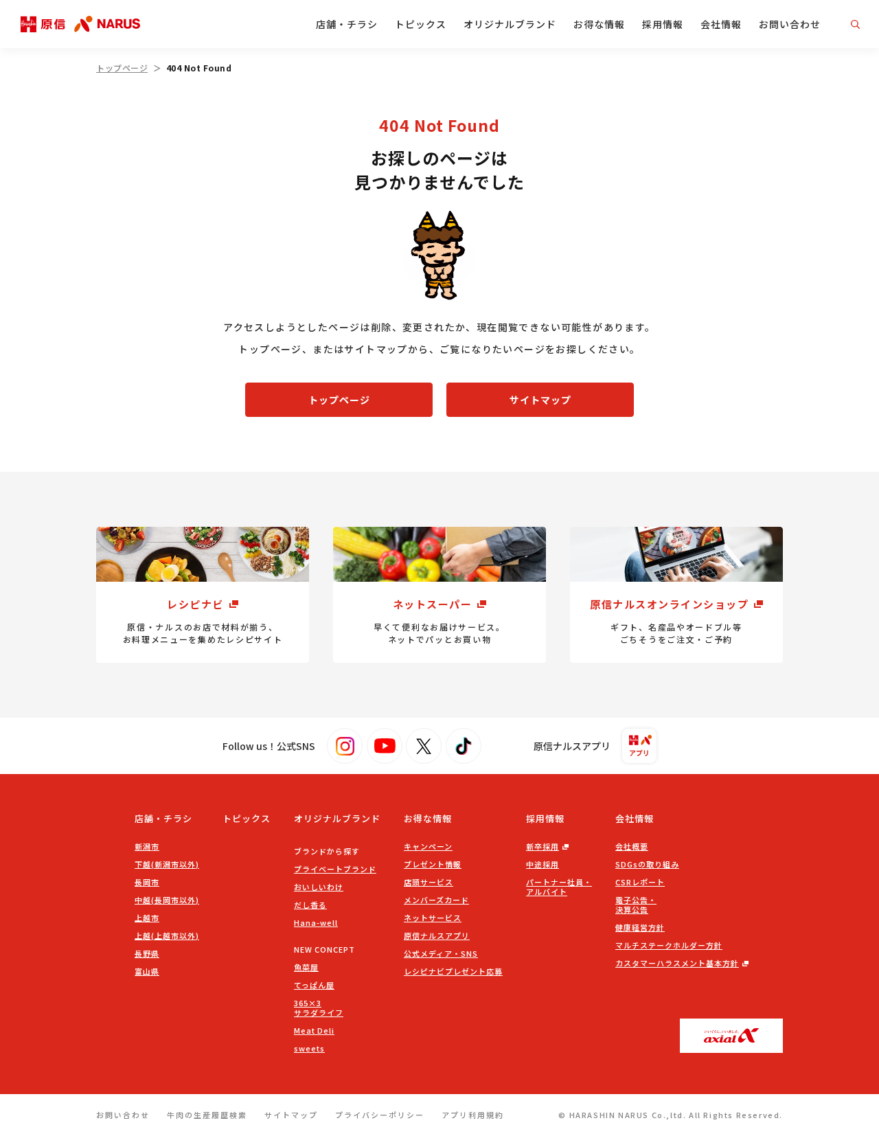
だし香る (310, 904)
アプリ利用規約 (473, 1114)
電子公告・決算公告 (636, 904)
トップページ (122, 67)
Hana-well (316, 922)
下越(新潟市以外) (167, 864)
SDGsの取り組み (647, 864)
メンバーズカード (436, 899)
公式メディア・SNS (441, 953)
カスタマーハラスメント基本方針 (677, 962)
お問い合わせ (790, 24)
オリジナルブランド (510, 24)
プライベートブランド (335, 868)
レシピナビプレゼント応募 (453, 971)
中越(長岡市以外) (167, 899)
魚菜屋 (306, 967)
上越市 (147, 917)
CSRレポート (640, 881)
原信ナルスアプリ (437, 935)
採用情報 (662, 24)
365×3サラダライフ (318, 1007)
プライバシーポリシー (379, 1114)
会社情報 (721, 24)
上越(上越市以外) (167, 935)
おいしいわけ (318, 886)
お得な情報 (599, 24)
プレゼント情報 (432, 864)
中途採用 (542, 864)
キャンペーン (428, 846)
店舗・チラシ (347, 24)
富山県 (147, 971)
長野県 (147, 953)
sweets (309, 1048)
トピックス (420, 24)
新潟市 (147, 846)
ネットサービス (432, 917)
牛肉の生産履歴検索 (207, 1114)
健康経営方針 (640, 927)
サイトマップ (540, 400)
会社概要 (631, 846)
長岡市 (147, 881)
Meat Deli (314, 1030)
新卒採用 (542, 846)
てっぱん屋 (314, 984)
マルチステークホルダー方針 (668, 945)
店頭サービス (428, 881)
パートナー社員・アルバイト (559, 886)
